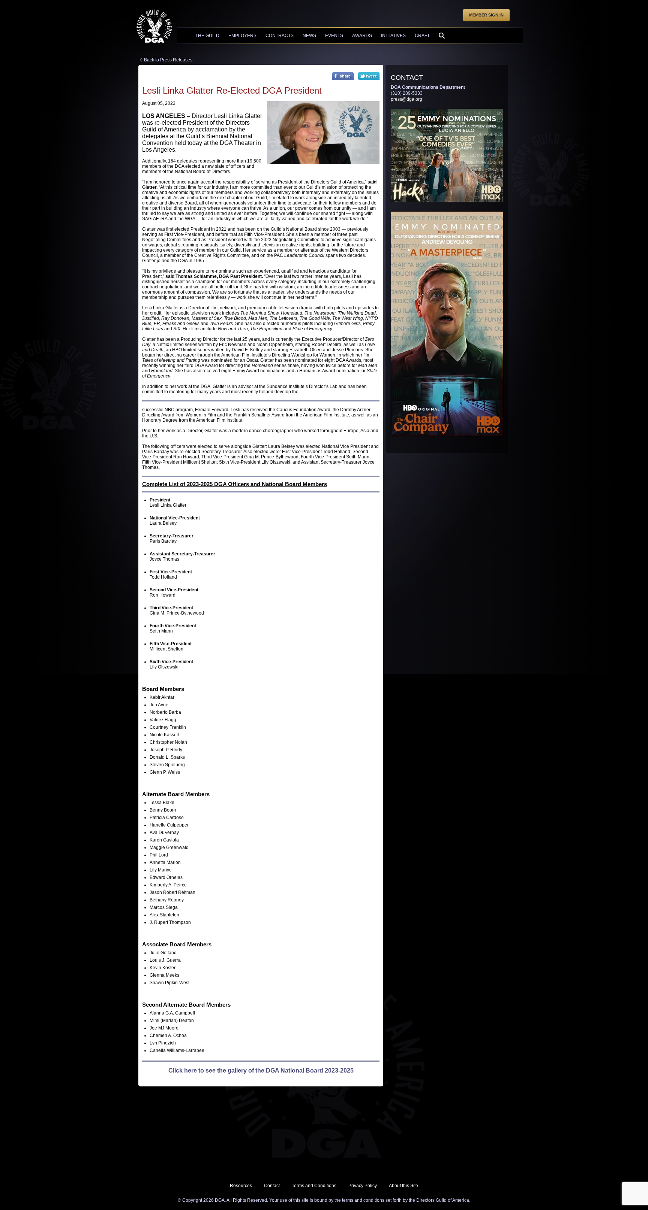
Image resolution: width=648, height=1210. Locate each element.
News (309, 35)
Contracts (280, 35)
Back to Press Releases (168, 60)
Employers (242, 35)
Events (334, 35)
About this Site (403, 1185)
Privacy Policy (362, 1185)
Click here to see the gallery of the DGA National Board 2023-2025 (261, 1070)
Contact (272, 1185)
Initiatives (393, 35)
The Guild (207, 35)
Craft (422, 35)
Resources (241, 1185)
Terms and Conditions (314, 1185)
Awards (362, 35)
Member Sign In (486, 15)
